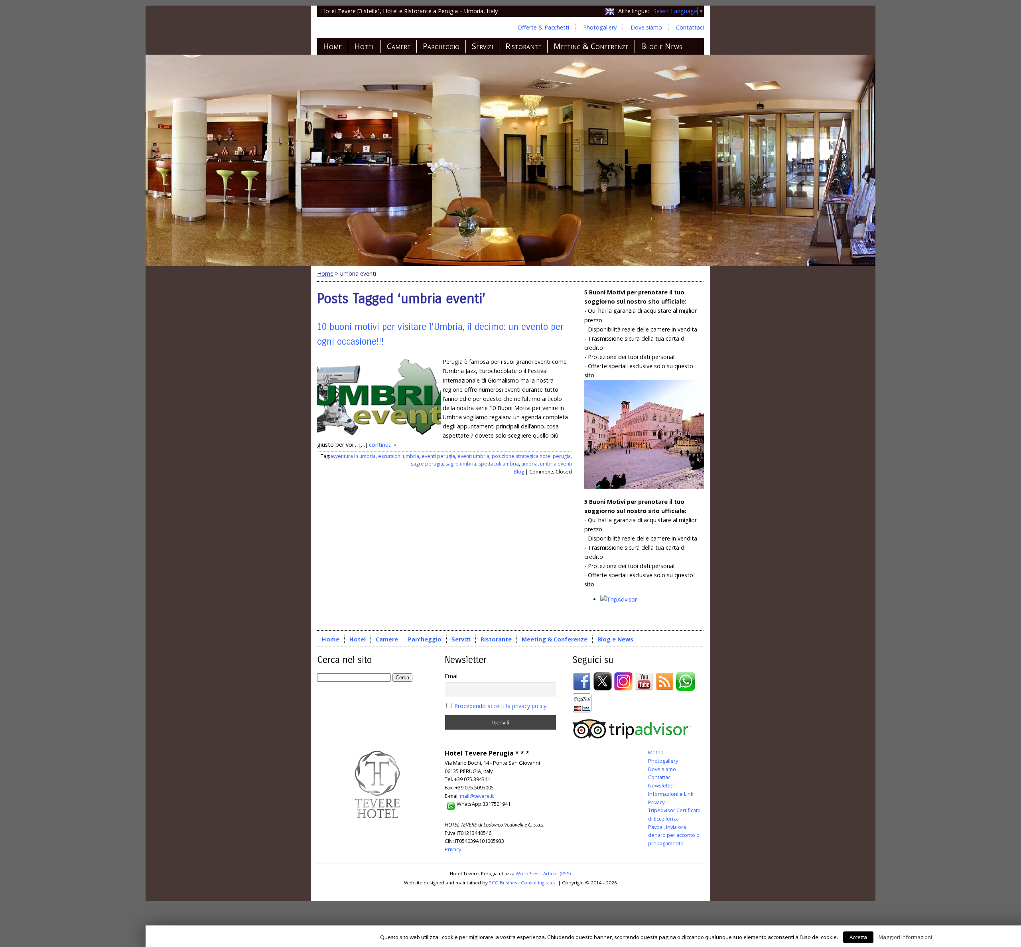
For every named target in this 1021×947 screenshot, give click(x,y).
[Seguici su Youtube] (644, 688)
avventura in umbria (353, 456)
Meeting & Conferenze (591, 46)
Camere (398, 46)
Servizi (482, 46)
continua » (382, 444)
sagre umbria (460, 463)
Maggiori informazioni (905, 937)
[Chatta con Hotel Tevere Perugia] (685, 688)
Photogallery (600, 27)
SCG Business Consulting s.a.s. (523, 883)
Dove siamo (646, 27)
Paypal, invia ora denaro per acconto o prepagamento (674, 835)
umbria (529, 463)
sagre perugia (427, 463)
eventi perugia (438, 456)
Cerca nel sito (344, 660)
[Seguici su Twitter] (602, 688)
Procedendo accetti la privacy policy (500, 706)
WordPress (528, 873)
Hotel (364, 46)
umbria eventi (556, 463)
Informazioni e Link (671, 793)
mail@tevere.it (477, 795)
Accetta (858, 937)
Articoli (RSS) (557, 873)
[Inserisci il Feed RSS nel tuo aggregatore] (664, 688)
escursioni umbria (398, 456)
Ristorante (523, 46)
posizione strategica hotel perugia (531, 456)
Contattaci (690, 27)
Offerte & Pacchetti (543, 27)
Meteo (656, 752)
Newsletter (661, 785)
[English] (610, 11)
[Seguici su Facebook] (581, 688)
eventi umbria (473, 456)
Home (332, 46)
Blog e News (661, 46)
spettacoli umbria (499, 463)
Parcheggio (441, 46)
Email (452, 676)
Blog (519, 471)
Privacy (453, 849)
